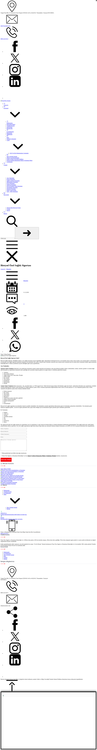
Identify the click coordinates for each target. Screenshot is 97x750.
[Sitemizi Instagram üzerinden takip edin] (15, 75)
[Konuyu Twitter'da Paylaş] (15, 340)
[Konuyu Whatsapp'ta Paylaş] (15, 351)
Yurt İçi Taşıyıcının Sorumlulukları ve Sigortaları (12, 471)
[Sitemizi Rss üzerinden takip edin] (15, 98)
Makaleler (8, 269)
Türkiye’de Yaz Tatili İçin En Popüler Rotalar (11, 477)
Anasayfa (3, 269)
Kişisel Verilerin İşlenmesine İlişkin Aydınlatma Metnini (42, 455)
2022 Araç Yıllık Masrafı (7, 474)
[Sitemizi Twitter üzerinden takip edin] (15, 63)
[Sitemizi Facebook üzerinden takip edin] (15, 51)
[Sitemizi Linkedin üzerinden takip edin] (15, 86)
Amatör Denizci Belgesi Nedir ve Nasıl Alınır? (12, 479)
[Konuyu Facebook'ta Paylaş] (15, 328)
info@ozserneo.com (5, 25)
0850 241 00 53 (4, 38)
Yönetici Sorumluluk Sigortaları (8, 483)
